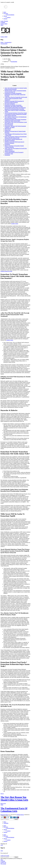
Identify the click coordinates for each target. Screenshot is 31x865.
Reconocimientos (10, 14)
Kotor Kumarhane (9, 124)
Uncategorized (8, 42)
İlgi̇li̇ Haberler (8, 128)
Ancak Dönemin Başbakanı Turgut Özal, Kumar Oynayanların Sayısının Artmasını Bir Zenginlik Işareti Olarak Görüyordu (16, 114)
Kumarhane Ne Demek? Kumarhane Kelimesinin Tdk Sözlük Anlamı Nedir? (14, 105)
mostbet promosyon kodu (6, 271)
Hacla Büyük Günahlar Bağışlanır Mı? (13, 139)
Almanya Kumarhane (9, 151)
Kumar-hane (7, 130)
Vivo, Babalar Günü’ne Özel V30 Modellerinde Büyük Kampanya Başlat (15, 117)
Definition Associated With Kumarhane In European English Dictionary (14, 101)
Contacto (8, 17)
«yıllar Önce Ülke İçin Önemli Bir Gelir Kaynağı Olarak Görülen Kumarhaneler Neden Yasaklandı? (16, 98)
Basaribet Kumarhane (10, 140)
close (2, 845)
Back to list (3, 803)
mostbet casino (9, 340)
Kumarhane (7, 144)
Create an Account (5, 855)
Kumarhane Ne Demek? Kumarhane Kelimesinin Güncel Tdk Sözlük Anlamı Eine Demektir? (15, 94)
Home (2, 42)
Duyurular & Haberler (10, 103)
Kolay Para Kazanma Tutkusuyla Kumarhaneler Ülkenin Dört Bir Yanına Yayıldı (16, 137)
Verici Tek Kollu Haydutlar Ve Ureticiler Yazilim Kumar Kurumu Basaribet (16, 88)
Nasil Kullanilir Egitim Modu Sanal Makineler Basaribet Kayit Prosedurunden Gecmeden (15, 108)
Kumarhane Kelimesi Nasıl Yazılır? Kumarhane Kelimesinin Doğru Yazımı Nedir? (15, 120)
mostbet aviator (14, 223)
